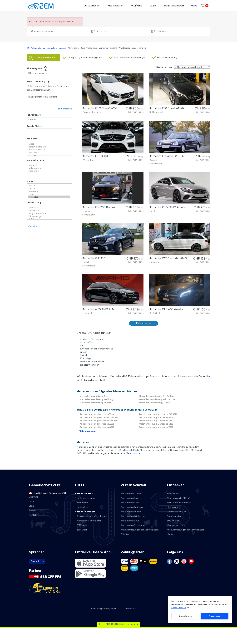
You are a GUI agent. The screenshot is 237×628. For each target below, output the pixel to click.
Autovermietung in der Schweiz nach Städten (140, 532)
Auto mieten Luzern (131, 511)
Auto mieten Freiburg (132, 507)
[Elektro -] (49, 152)
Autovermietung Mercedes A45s (156, 417)
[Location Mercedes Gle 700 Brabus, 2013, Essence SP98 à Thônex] (112, 188)
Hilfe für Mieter (84, 493)
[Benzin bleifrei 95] (49, 149)
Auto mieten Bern (130, 502)
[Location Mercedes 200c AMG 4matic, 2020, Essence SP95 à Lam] (179, 188)
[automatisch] (49, 168)
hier (207, 376)
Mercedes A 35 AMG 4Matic (99, 309)
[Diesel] (49, 143)
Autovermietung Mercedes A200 (97, 423)
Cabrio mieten (174, 516)
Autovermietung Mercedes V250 (156, 427)
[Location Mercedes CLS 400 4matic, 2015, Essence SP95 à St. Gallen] (179, 290)
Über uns (33, 497)
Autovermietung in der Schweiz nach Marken (186, 532)
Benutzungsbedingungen (104, 608)
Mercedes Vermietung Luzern (96, 402)
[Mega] (49, 194)
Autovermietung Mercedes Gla (155, 420)
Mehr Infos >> (133, 453)
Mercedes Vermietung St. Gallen (156, 396)
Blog (31, 506)
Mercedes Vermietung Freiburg (96, 399)
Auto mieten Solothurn (133, 525)
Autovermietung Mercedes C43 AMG (158, 414)
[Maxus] (49, 185)
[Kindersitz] (49, 210)
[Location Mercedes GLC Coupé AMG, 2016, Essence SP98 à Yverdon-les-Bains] (112, 89)
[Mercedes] (49, 197)
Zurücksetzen (65, 108)
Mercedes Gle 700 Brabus (97, 207)
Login (152, 5)
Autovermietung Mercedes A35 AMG (99, 420)
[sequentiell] (49, 171)
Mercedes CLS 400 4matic (165, 309)
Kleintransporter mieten (179, 502)
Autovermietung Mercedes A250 (97, 427)
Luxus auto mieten (176, 511)
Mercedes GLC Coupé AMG (99, 108)
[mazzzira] (49, 191)
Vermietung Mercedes (56, 48)
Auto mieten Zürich (131, 493)
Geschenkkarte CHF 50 (178, 498)
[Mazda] (49, 188)
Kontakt (33, 515)
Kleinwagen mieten (176, 525)
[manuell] (49, 165)
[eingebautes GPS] (49, 213)
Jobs (31, 501)
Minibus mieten (174, 507)
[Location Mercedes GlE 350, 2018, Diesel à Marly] (112, 239)
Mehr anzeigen (143, 323)
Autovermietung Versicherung (92, 516)
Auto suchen (91, 5)
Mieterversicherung (86, 498)
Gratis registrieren (173, 5)
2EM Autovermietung (36, 48)
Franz (194, 5)
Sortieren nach (164, 67)
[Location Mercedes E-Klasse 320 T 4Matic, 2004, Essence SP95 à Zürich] (179, 137)
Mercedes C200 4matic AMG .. (167, 258)
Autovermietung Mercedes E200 (156, 423)
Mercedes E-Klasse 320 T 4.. (166, 156)
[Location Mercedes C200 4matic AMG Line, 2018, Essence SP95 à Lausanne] (179, 239)
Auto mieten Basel (130, 498)
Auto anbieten (115, 5)
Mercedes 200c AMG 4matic (166, 207)
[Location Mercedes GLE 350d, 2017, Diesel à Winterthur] (112, 137)
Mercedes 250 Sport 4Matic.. (167, 108)
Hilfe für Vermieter (85, 511)
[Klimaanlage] (49, 216)
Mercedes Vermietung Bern (94, 396)
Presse (32, 510)
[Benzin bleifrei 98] (49, 146)
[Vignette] (49, 207)
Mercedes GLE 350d (94, 156)
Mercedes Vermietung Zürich (154, 402)
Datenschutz (131, 608)
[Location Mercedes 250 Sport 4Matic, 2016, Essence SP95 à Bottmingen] (179, 89)
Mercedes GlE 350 (92, 258)
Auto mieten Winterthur (133, 516)
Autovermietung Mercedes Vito (97, 414)
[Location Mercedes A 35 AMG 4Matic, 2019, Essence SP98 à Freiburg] (112, 290)
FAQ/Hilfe (136, 5)
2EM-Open (82, 529)
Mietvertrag (83, 507)
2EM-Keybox (83, 525)
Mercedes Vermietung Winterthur (157, 399)
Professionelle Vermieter (89, 520)
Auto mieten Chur (130, 520)
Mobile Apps (173, 493)
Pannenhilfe (82, 502)
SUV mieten (173, 520)
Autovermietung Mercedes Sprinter (99, 417)
